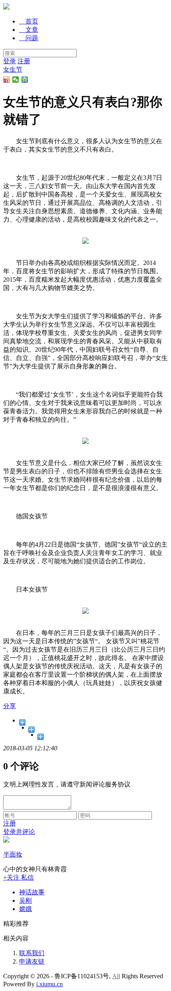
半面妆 (12, 854)
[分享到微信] (15, 79)
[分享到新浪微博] (6, 79)
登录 (9, 61)
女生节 (12, 69)
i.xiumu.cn (49, 984)
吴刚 (25, 900)
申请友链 (32, 961)
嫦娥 (25, 908)
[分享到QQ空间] (24, 79)
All (116, 976)
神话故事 (32, 892)
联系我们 (32, 953)
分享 (9, 706)
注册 (23, 61)
